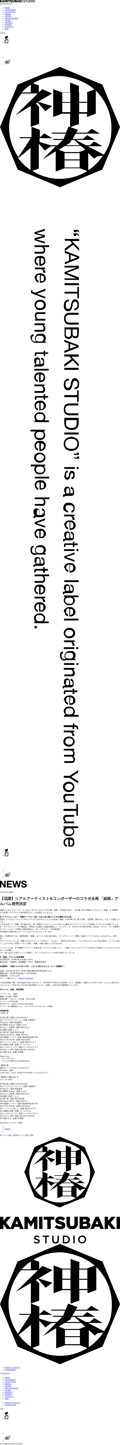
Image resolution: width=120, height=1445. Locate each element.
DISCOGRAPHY (11, 18)
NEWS (7, 8)
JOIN (7, 29)
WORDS (8, 25)
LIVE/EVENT (10, 12)
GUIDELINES (10, 1370)
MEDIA (8, 14)
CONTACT (9, 27)
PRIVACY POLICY (12, 1368)
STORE (8, 20)
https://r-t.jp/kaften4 (26, 978)
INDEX (8, 1129)
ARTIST (8, 16)
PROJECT (9, 23)
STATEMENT (10, 10)
